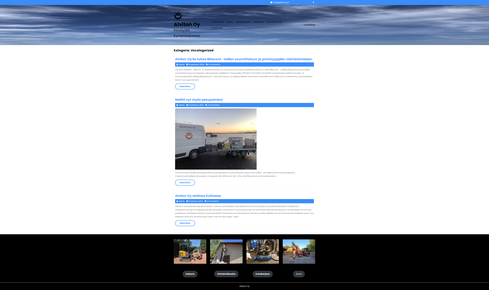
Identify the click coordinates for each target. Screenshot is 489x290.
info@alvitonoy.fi (281, 2)
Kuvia (299, 273)
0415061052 (309, 24)
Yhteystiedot (217, 27)
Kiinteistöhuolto (243, 22)
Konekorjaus (258, 22)
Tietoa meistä (217, 22)
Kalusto (230, 22)
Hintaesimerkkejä (274, 22)
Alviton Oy (187, 24)
